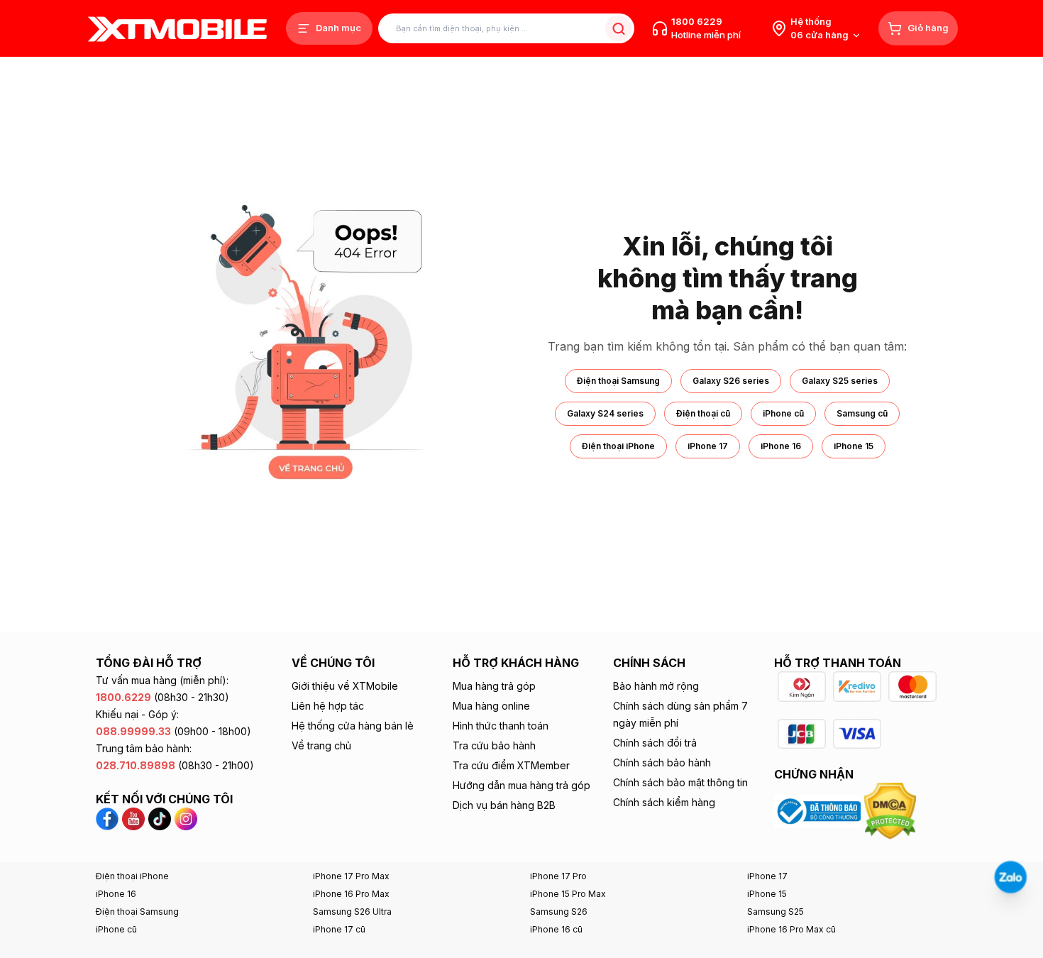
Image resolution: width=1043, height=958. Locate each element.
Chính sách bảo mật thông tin (680, 782)
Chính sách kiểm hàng (664, 802)
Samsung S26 (558, 911)
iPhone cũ (783, 413)
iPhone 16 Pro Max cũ (791, 929)
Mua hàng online (491, 706)
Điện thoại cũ (703, 413)
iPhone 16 (781, 446)
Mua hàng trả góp (494, 686)
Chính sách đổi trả (655, 743)
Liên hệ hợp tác (328, 706)
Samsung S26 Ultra (352, 911)
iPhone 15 (853, 446)
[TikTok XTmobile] (159, 817)
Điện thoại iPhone (618, 446)
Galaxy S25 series (840, 380)
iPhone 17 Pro (558, 876)
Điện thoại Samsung (618, 380)
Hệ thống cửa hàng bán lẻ (353, 726)
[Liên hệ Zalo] (1010, 877)
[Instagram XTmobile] (186, 817)
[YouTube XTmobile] (133, 817)
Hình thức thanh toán (500, 726)
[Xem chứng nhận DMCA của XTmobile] (892, 810)
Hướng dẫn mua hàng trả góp (521, 785)
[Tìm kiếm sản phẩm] (618, 29)
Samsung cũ (862, 413)
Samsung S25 (775, 911)
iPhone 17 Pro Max (351, 876)
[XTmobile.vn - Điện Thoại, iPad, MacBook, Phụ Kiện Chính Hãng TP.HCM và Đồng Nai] (177, 28)
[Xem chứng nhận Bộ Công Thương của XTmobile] (819, 810)
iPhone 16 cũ (556, 929)
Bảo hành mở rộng (656, 686)
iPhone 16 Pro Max (351, 893)
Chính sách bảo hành (662, 762)
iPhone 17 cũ (339, 929)
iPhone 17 (708, 446)
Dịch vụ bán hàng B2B (504, 805)
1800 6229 (696, 21)
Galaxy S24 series (605, 413)
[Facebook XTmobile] (109, 817)
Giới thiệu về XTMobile (345, 686)
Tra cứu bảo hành (494, 745)
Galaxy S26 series (730, 380)
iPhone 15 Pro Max (568, 893)
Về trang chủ (321, 745)
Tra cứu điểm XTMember (511, 765)
